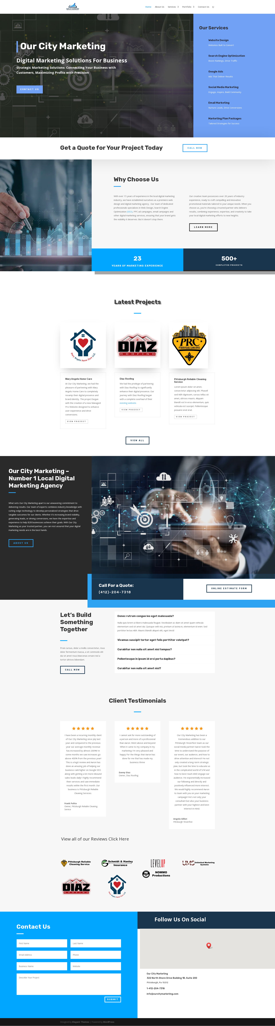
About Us (159, 7)
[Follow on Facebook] (229, 920)
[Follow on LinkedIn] (246, 920)
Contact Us (203, 7)
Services (172, 7)
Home (148, 7)
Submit (112, 999)
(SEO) (129, 211)
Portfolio (186, 7)
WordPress (108, 1022)
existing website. (128, 402)
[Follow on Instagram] (253, 920)
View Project (76, 421)
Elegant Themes (80, 1022)
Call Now (195, 148)
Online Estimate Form (229, 588)
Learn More (203, 227)
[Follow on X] (237, 920)
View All (137, 440)
